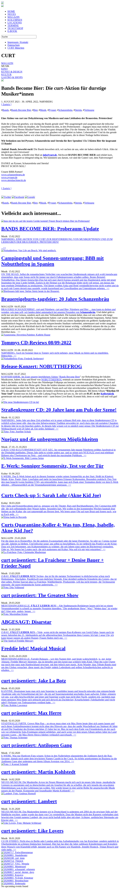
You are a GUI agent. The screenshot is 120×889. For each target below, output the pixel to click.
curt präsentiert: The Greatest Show (39, 595)
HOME (11, 11)
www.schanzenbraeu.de (13, 174)
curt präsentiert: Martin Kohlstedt (38, 772)
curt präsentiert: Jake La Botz (33, 680)
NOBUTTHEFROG (51, 379)
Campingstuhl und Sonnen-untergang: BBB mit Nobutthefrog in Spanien (52, 261)
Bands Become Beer (70, 376)
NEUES (12, 14)
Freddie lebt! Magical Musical (33, 648)
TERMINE (13, 25)
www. (4, 180)
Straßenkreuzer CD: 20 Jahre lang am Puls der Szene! (59, 410)
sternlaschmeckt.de (16, 180)
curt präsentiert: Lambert (29, 801)
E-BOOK (12, 31)
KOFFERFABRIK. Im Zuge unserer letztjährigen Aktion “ (30, 376)
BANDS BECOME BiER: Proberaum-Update (50, 228)
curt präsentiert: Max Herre (31, 713)
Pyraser (52, 110)
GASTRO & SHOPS (12, 77)
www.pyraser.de (9, 177)
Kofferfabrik (107, 393)
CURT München (16, 48)
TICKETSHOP (15, 28)
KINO (4, 69)
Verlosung (89, 110)
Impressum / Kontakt (18, 42)
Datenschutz (14, 45)
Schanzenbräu (65, 110)
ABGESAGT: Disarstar (26, 622)
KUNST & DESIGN (11, 71)
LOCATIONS (15, 22)
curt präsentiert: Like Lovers (32, 831)
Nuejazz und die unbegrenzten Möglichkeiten (49, 439)
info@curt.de (50, 155)
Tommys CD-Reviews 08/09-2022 (36, 342)
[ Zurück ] (6, 104)
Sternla (78, 110)
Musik (43, 110)
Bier (35, 110)
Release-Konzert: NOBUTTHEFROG (41, 366)
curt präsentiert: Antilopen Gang (36, 745)
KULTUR (6, 74)
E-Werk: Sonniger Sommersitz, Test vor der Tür (52, 466)
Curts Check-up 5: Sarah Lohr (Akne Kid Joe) (51, 495)
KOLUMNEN (15, 19)
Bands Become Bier (21, 110)
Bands (5, 110)
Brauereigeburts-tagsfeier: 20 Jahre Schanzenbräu (55, 299)
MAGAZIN (14, 17)
